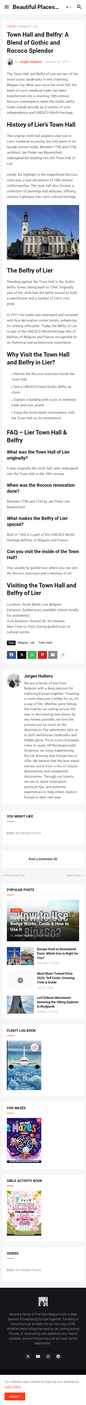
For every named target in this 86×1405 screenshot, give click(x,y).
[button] (6, 7)
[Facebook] (11, 655)
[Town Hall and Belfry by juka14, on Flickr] (43, 258)
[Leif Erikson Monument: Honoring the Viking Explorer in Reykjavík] (20, 1005)
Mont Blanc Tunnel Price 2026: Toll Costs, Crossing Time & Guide (56, 978)
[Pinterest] (42, 655)
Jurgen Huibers (38, 676)
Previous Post (15, 875)
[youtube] (38, 1357)
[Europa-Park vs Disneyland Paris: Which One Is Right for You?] (20, 956)
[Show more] (63, 655)
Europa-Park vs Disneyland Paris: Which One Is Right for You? (57, 953)
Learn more (13, 1386)
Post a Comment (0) (43, 859)
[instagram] (48, 1357)
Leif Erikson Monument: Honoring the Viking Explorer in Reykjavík (58, 1002)
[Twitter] (21, 655)
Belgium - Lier (28, 26)
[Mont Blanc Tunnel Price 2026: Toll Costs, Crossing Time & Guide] (20, 980)
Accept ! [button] (15, 1396)
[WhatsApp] (32, 655)
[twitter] (28, 1357)
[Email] (52, 655)
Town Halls (45, 642)
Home (11, 26)
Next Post (74, 875)
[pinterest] (58, 1357)
